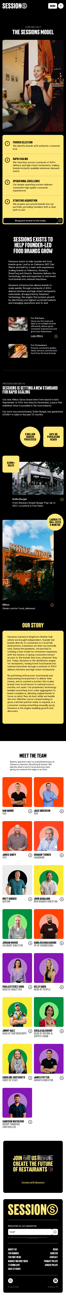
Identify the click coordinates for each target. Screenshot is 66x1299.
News (55, 1249)
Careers (54, 1253)
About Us (12, 1249)
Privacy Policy (51, 1261)
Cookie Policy (51, 1264)
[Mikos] (28, 560)
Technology (14, 1264)
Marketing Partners (18, 1261)
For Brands (13, 1253)
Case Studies (14, 1268)
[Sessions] (14, 6)
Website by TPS (53, 1287)
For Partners (14, 1257)
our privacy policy (32, 1237)
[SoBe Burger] (38, 478)
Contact (54, 1257)
